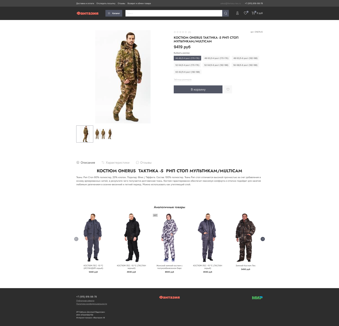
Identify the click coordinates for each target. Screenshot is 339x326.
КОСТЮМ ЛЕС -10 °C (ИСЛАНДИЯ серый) (93, 266)
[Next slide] (165, 77)
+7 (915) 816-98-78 (254, 3)
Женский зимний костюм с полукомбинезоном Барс (169, 266)
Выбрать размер (182, 53)
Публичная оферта (85, 300)
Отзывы (121, 3)
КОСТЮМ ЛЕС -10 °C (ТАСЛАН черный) (131, 266)
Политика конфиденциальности (91, 303)
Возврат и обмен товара (139, 3)
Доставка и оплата (85, 3)
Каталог (116, 13)
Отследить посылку (105, 3)
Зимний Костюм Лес (246, 265)
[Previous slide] (80, 77)
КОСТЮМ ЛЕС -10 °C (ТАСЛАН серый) (207, 266)
